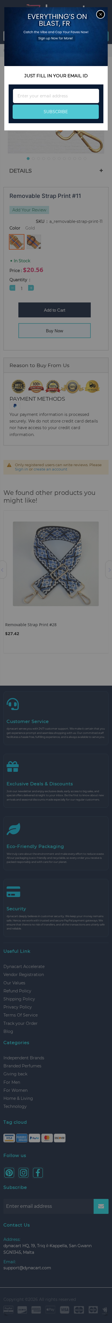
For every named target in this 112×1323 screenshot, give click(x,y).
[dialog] (56, 661)
